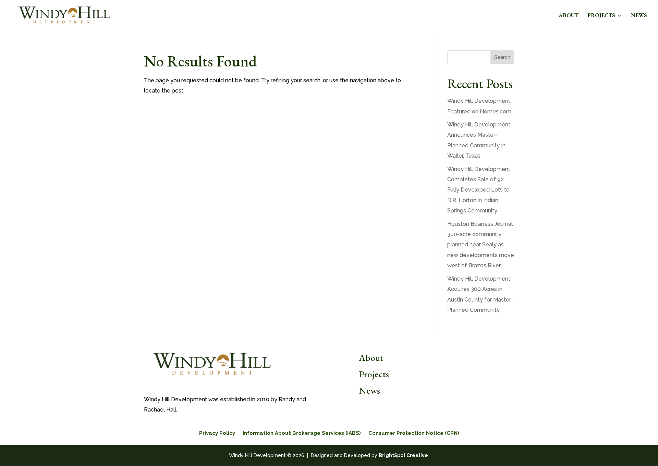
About (568, 16)
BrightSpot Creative (403, 455)
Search (502, 57)
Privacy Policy (217, 433)
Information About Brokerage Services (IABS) (302, 433)
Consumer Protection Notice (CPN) (413, 433)
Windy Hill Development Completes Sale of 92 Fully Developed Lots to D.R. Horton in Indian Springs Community (478, 190)
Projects (601, 16)
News (639, 16)
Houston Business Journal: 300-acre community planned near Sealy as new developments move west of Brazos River (480, 245)
